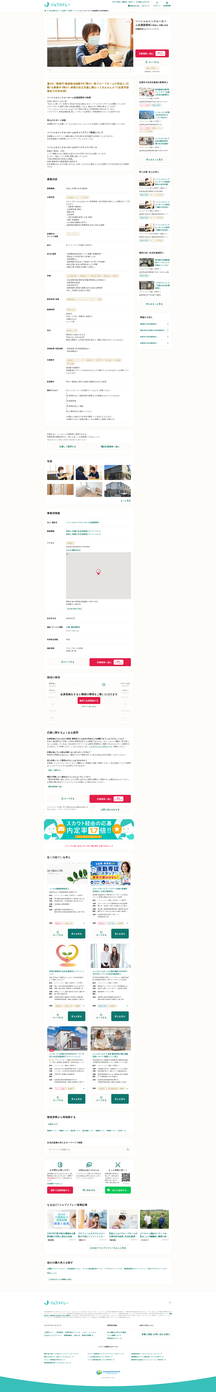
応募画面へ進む (151, 53)
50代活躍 (117, 360)
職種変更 (124, 2)
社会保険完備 (72, 276)
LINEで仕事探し (117, 2)
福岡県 (52, 1130)
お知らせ (77, 1335)
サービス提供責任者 (93, 1268)
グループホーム (72, 234)
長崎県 (100, 1130)
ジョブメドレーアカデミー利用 (90, 299)
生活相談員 (74, 1268)
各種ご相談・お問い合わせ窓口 (156, 1334)
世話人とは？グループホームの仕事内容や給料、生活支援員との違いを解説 (123, 1235)
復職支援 (107, 276)
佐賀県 (53, 1124)
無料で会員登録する (89, 700)
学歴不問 (99, 360)
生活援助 (70, 197)
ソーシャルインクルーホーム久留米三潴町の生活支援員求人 (162, 204)
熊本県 (75, 1130)
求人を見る (76, 933)
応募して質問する (68, 446)
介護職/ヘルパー (56, 1268)
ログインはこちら (89, 706)
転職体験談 (68, 1335)
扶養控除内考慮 (95, 276)
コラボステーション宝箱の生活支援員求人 (162, 285)
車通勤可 (70, 543)
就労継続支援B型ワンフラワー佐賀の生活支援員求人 (162, 92)
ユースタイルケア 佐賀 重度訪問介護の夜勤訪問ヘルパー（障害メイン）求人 (110, 1055)
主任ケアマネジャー (157, 1268)
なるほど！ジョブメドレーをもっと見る (108, 1247)
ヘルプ (84, 1332)
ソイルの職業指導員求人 (59, 888)
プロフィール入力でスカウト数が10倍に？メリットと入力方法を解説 (91, 1235)
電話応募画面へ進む (110, 446)
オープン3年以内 (82, 197)
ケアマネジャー (113, 1268)
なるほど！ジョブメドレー (53, 1335)
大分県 (122, 1130)
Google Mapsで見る (74, 609)
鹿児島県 (88, 1130)
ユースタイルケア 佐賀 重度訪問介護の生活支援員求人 (162, 141)
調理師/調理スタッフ (134, 1268)
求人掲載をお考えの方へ (143, 2)
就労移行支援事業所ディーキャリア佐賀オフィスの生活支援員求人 (162, 262)
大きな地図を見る (73, 550)
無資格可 (90, 360)
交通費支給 (83, 276)
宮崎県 (110, 1130)
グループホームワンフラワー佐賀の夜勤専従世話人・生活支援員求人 (110, 889)
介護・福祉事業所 (73, 627)
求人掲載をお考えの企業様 (116, 1332)
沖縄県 (64, 1130)
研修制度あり (72, 299)
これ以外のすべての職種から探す (60, 1279)
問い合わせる (89, 1189)
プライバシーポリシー (101, 746)
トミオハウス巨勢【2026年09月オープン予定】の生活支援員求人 (162, 115)
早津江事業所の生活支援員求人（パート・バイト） (66, 972)
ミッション (92, 1332)
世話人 (52, 1273)
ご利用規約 (59, 1332)
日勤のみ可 (71, 310)
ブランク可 (80, 360)
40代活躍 (108, 360)
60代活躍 (70, 363)
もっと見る (125, 500)
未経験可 (70, 360)
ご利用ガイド (131, 2)
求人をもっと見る (154, 159)
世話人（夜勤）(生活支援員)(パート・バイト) (83, 534)
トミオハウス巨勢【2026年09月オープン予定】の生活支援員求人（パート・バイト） (66, 1055)
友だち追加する (119, 1190)
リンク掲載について (114, 1335)
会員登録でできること (55, 1183)
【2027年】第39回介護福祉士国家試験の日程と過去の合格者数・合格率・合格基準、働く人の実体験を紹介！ (61, 1235)
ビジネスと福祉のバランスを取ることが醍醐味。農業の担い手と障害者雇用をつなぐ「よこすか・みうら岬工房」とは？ (154, 1235)
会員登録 (167, 5)
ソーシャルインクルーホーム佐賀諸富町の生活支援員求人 (162, 182)
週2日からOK (72, 330)
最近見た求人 (135, 6)
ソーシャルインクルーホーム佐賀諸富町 (82, 522)
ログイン (157, 5)
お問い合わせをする (110, 809)
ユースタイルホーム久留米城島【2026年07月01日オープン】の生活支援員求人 (110, 972)
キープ (146, 6)
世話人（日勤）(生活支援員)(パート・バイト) (83, 531)
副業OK (115, 276)
